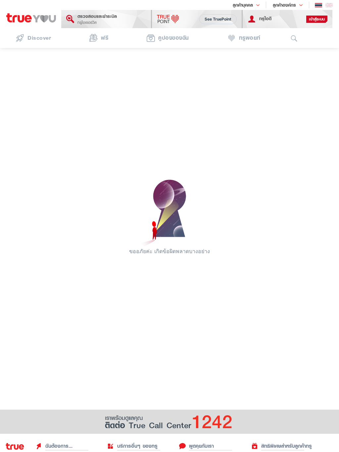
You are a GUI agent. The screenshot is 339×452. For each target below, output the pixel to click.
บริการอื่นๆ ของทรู (137, 446)
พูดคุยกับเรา (201, 446)
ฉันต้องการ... (59, 446)
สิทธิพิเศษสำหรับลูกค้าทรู (286, 446)
